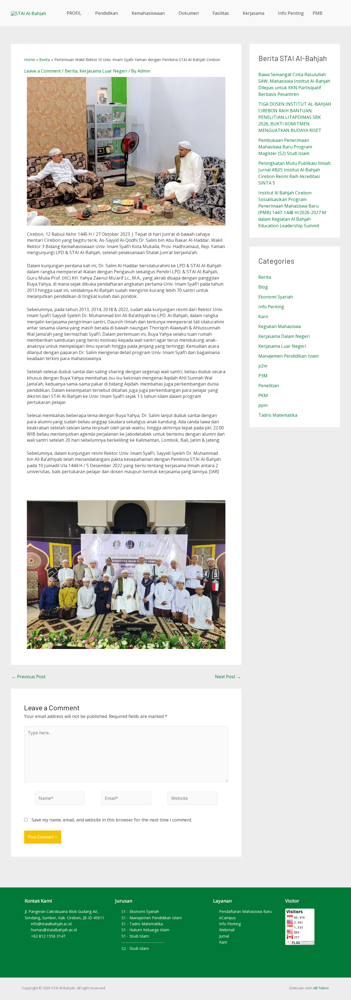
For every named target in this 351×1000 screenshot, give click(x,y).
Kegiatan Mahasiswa (279, 326)
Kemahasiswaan (148, 13)
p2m (262, 366)
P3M (263, 376)
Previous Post (29, 676)
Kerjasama (253, 13)
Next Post (228, 676)
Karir (263, 317)
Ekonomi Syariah (275, 297)
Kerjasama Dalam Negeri (284, 336)
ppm (263, 405)
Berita (71, 71)
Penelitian (268, 386)
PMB (317, 13)
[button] (333, 13)
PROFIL (74, 13)
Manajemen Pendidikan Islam (288, 356)
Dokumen (189, 13)
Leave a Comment (42, 71)
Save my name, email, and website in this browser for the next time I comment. (112, 820)
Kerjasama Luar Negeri (103, 71)
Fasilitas (221, 13)
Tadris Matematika (277, 415)
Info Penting (291, 13)
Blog (263, 287)
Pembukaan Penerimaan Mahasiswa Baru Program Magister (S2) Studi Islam (285, 146)
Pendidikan (106, 13)
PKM (263, 395)
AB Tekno (321, 987)
